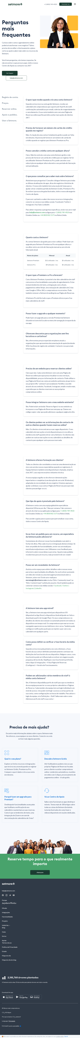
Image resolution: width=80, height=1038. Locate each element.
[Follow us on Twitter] (10, 895)
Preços (5, 103)
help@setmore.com (37, 212)
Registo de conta (10, 97)
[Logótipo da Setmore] (15, 4)
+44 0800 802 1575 (47, 215)
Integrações (6, 912)
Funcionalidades (7, 917)
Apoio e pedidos (9, 115)
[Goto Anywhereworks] (40, 903)
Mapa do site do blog (9, 960)
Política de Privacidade (9, 947)
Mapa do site (6, 956)
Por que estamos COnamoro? (11, 1016)
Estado (4, 951)
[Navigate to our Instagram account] (6, 895)
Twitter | (65, 586)
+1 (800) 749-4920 (50, 4)
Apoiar (4, 940)
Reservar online (9, 109)
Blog (3, 927)
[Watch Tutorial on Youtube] (14, 895)
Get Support (9, 73)
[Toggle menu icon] (75, 4)
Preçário (5, 921)
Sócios (4, 936)
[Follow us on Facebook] (3, 895)
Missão (4, 908)
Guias (4, 932)
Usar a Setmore (9, 121)
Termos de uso (7, 943)
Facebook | (58, 586)
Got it (66, 1036)
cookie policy (60, 1036)
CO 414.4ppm (6, 1012)
